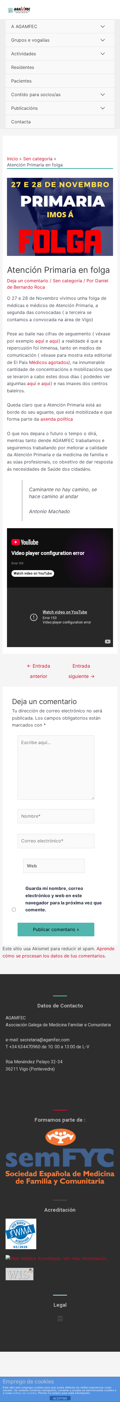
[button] (60, 1319)
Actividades (23, 53)
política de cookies (25, 1392)
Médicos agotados (48, 362)
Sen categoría (67, 280)
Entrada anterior (38, 667)
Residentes (22, 67)
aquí (40, 341)
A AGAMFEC (24, 26)
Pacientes (21, 81)
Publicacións (24, 108)
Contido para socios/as (36, 94)
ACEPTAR (60, 1398)
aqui (54, 341)
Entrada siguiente (81, 667)
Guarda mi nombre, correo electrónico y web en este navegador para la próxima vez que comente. (63, 898)
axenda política (56, 419)
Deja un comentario (27, 280)
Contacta (21, 121)
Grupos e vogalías (30, 40)
